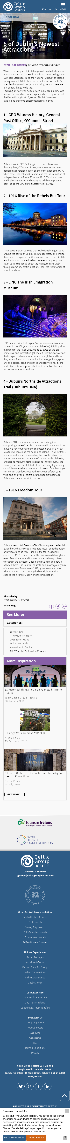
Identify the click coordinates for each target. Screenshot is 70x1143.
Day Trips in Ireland (35, 1002)
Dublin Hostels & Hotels (35, 917)
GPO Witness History (21, 635)
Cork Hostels (35, 922)
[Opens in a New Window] (21, 1086)
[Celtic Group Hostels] (14, 6)
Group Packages (35, 957)
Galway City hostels (35, 927)
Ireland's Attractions (35, 972)
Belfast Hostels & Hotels (35, 942)
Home (6, 64)
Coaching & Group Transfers (35, 1007)
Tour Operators (35, 1027)
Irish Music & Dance (35, 977)
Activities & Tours (35, 962)
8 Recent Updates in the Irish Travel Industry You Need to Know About (34, 774)
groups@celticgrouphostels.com (35, 875)
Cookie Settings (36, 1137)
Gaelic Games (35, 982)
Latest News (16, 631)
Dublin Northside (19, 643)
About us (35, 1032)
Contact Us (49, 9)
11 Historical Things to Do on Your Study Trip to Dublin (33, 691)
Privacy (35, 1053)
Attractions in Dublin (21, 647)
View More (13, 794)
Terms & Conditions (35, 1048)
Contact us (35, 1037)
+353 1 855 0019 (37, 871)
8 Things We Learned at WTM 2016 (25, 733)
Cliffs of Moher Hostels (35, 932)
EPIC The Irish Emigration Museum (28, 651)
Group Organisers (35, 1022)
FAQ (35, 1043)
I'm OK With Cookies (14, 1138)
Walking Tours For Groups (35, 967)
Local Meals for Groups (35, 997)
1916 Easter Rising (19, 639)
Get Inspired (19, 64)
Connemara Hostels (35, 937)
